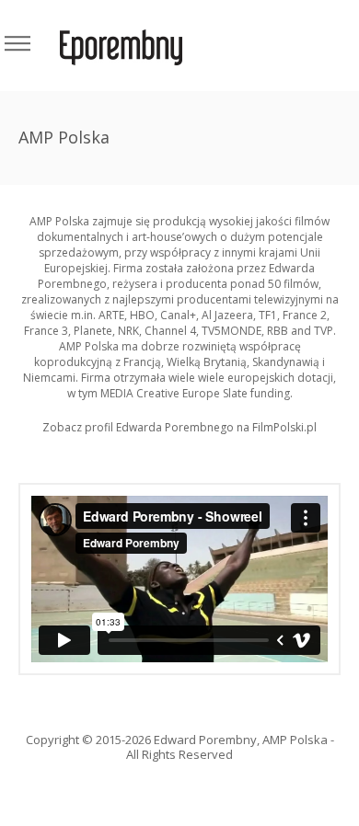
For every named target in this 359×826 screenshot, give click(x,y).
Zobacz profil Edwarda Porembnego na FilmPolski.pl (179, 427)
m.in (82, 315)
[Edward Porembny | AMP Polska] (121, 45)
